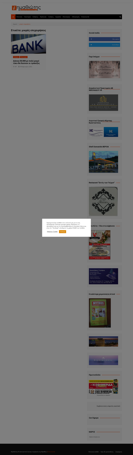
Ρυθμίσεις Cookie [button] (52, 231)
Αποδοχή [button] (62, 231)
